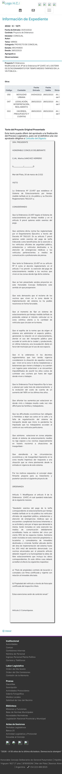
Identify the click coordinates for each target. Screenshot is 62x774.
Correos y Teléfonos (15, 660)
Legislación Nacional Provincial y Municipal (26, 718)
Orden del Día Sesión (16, 669)
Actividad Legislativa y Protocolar (21, 734)
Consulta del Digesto (35, 138)
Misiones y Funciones (16, 709)
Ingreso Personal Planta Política (20, 657)
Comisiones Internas (15, 650)
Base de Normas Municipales (19, 712)
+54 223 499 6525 (38, 767)
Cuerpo (9, 647)
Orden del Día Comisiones (18, 672)
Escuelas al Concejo (15, 737)
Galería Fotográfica (15, 694)
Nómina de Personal (15, 654)
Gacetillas (10, 684)
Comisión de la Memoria (17, 675)
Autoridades (11, 644)
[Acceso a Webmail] (33, 10)
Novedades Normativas (17, 715)
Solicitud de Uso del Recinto (19, 700)
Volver (8, 631)
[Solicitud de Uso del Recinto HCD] (20, 10)
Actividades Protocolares (17, 690)
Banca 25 (10, 730)
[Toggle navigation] (49, 10)
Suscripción (11, 687)
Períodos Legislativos (16, 727)
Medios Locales (13, 697)
